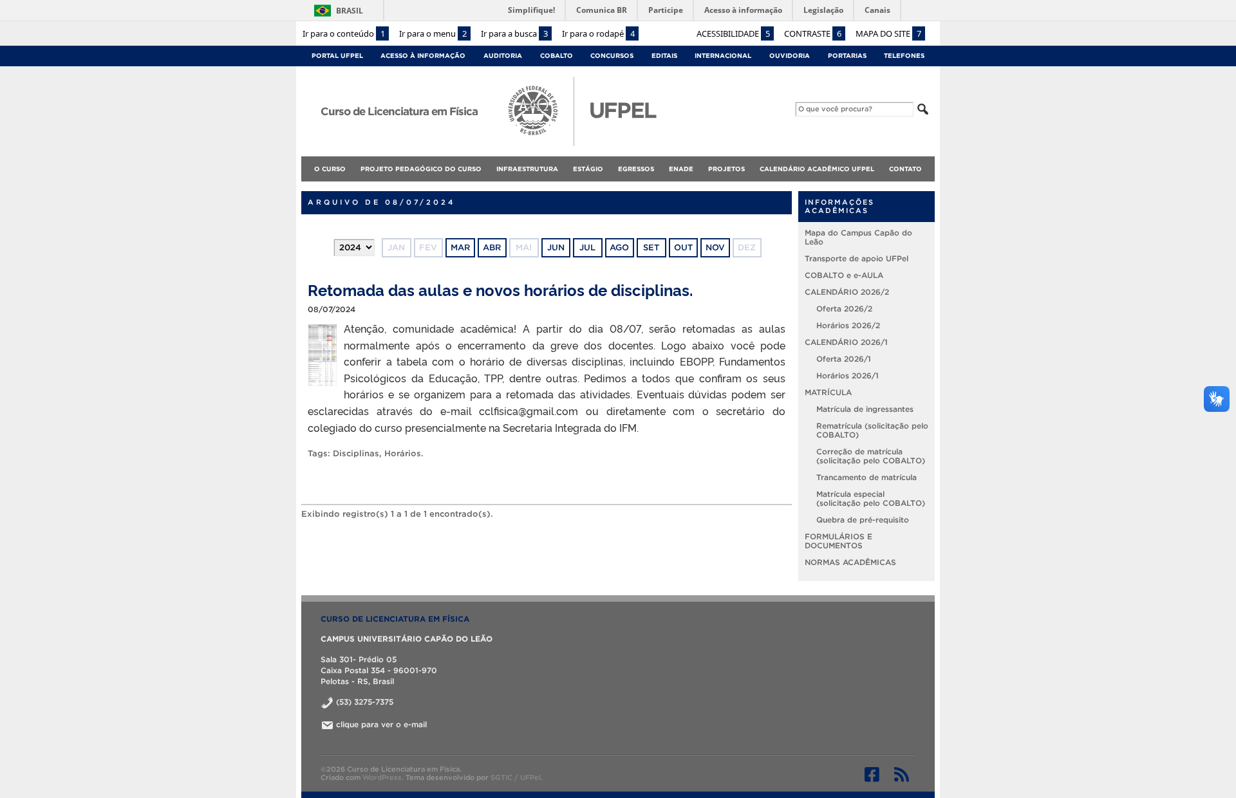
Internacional (723, 55)
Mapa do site (888, 33)
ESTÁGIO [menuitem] (588, 168)
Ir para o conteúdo (344, 33)
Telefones (904, 55)
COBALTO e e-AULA (844, 275)
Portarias (847, 55)
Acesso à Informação (422, 55)
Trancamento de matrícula (866, 477)
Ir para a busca (514, 33)
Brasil (349, 10)
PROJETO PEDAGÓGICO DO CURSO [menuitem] (421, 168)
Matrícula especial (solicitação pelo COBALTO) (870, 498)
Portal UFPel (337, 55)
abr (492, 247)
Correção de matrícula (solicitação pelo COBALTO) (870, 456)
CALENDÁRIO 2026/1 (846, 342)
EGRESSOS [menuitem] (636, 168)
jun (556, 247)
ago (619, 247)
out (683, 247)
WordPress (382, 777)
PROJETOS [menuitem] (726, 168)
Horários (402, 453)
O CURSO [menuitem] (330, 168)
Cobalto (556, 55)
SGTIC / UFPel (516, 777)
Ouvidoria (789, 55)
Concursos (611, 55)
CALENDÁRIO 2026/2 (847, 292)
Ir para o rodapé (598, 33)
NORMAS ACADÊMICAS (850, 562)
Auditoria (502, 55)
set (651, 247)
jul (587, 247)
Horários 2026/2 (848, 325)
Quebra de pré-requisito (862, 519)
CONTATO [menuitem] (905, 168)
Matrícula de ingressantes (864, 409)
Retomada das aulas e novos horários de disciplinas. (500, 289)
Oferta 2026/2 (844, 308)
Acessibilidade (733, 33)
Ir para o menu (433, 33)
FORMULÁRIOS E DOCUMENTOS (838, 541)
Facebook (872, 774)
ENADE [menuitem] (681, 168)
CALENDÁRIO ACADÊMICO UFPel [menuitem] (817, 168)
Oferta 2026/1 (843, 359)
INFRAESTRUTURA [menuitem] (527, 168)
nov (715, 247)
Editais (664, 55)
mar (460, 247)
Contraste (812, 33)
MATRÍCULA (828, 392)
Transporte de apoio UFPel (856, 258)
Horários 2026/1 (847, 375)
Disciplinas (356, 453)
